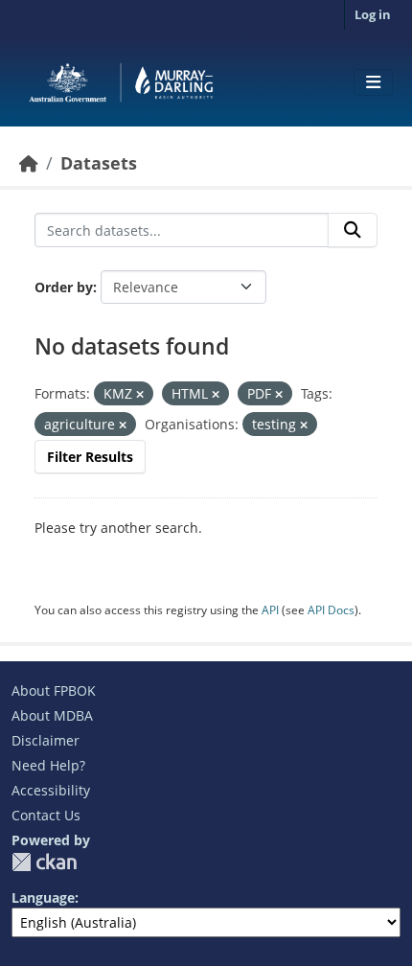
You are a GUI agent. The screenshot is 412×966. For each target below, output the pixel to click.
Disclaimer (45, 740)
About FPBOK (53, 690)
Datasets (98, 162)
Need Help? (48, 765)
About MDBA (52, 715)
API (270, 610)
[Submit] (353, 230)
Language (43, 897)
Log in (373, 14)
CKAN (44, 862)
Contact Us (45, 815)
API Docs (331, 610)
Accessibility (50, 790)
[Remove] (140, 394)
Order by (63, 287)
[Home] (28, 162)
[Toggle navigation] (373, 82)
